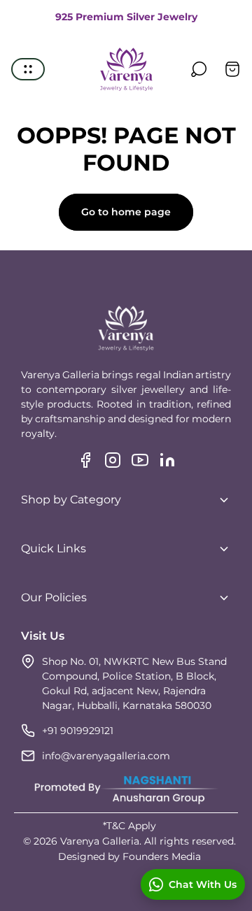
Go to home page (126, 212)
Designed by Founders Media (129, 856)
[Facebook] (85, 460)
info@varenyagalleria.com (106, 755)
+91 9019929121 (77, 730)
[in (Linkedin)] (167, 460)
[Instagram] (112, 460)
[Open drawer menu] (28, 69)
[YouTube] (140, 460)
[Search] (198, 69)
